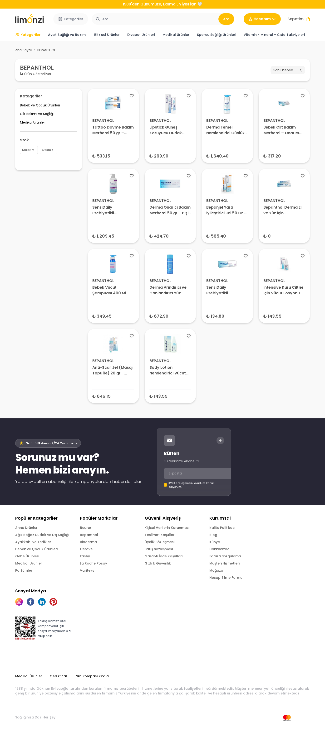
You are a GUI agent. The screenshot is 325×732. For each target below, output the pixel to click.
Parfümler (23, 570)
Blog (213, 534)
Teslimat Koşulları (160, 534)
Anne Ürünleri (26, 527)
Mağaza (216, 570)
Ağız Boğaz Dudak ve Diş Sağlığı (42, 534)
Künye (214, 542)
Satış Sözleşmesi (159, 549)
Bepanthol (89, 534)
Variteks (87, 570)
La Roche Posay (93, 563)
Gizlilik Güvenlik (158, 563)
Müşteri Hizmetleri (224, 563)
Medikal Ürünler (28, 563)
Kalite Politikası (222, 527)
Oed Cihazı (59, 676)
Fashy (85, 556)
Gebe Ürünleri (27, 556)
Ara (226, 19)
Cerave (86, 549)
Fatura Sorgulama (225, 556)
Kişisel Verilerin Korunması (167, 527)
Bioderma (88, 542)
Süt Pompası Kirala (92, 676)
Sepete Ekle (113, 156)
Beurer (85, 527)
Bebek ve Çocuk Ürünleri (36, 549)
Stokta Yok (284, 236)
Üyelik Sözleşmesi (159, 542)
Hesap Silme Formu (225, 577)
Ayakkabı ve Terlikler (33, 542)
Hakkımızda (219, 549)
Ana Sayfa (23, 50)
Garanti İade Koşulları (164, 556)
